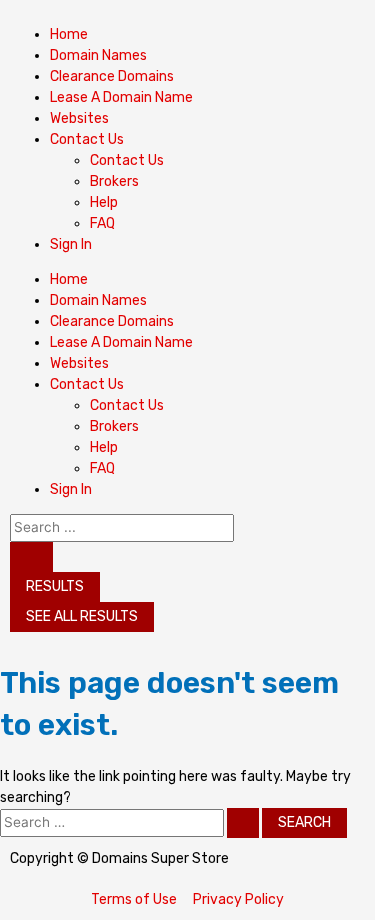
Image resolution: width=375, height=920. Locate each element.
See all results (82, 616)
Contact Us (127, 160)
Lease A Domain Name (121, 97)
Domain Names (98, 55)
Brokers (114, 181)
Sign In (71, 244)
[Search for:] (131, 822)
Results (55, 586)
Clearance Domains (112, 76)
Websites (79, 118)
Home (69, 34)
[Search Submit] (243, 823)
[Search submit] (31, 557)
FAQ (102, 223)
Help (104, 202)
